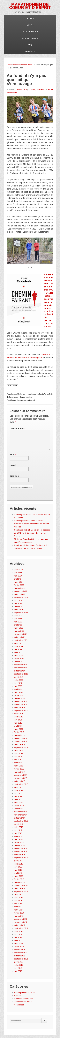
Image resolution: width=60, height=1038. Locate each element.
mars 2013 (18, 943)
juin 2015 (18, 867)
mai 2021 (18, 649)
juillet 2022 (18, 616)
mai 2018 (18, 760)
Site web (14, 476)
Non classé (19, 1005)
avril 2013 (18, 940)
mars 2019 (18, 729)
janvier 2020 (19, 698)
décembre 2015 (20, 848)
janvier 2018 (19, 772)
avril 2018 (18, 763)
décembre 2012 (20, 950)
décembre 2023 (20, 591)
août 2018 (18, 750)
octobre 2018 (19, 744)
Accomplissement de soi (22, 65)
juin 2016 (18, 830)
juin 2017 (18, 793)
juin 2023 (18, 600)
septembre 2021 (21, 640)
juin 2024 (18, 573)
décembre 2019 (20, 701)
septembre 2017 (21, 784)
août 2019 (18, 714)
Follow (14, 386)
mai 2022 (18, 622)
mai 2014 (18, 904)
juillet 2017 (18, 790)
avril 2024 (18, 579)
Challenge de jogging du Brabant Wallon (32, 394)
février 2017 (19, 806)
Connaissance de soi (23, 999)
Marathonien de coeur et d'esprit (30, 6)
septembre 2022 (21, 613)
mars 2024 (18, 582)
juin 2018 (18, 757)
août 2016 (18, 824)
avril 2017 (18, 799)
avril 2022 (18, 625)
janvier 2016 (19, 845)
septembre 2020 (21, 674)
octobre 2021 (19, 637)
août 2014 (18, 894)
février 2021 (19, 658)
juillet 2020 (18, 680)
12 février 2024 (20, 89)
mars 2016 (18, 839)
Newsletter (30, 51)
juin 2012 (18, 968)
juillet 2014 (18, 897)
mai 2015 (18, 870)
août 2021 (18, 643)
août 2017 (18, 787)
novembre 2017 (20, 778)
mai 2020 (18, 686)
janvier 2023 (19, 606)
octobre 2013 (19, 925)
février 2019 (19, 732)
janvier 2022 (19, 631)
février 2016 (19, 842)
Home (9, 65)
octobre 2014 (19, 888)
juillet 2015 (18, 864)
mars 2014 (18, 910)
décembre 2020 (20, 665)
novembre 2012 (20, 953)
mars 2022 (18, 628)
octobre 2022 (19, 609)
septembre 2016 (21, 821)
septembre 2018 (21, 747)
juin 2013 (18, 934)
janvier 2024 (19, 588)
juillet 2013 (18, 931)
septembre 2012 (21, 959)
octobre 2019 (19, 707)
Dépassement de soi (23, 1002)
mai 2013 (18, 937)
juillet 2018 (18, 753)
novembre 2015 (20, 852)
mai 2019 (18, 723)
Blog (30, 44)
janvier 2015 (19, 882)
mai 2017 (18, 796)
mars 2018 (18, 766)
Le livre (30, 25)
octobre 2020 (19, 671)
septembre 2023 (21, 597)
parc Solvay (20, 397)
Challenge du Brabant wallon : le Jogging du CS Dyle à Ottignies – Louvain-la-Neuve (32, 533)
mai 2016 (18, 833)
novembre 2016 (20, 815)
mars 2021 (18, 655)
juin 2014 (18, 901)
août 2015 (18, 861)
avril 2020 (18, 689)
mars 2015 (18, 876)
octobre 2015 (19, 855)
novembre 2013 (20, 922)
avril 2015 (18, 873)
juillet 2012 (18, 965)
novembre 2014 (20, 885)
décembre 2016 (20, 812)
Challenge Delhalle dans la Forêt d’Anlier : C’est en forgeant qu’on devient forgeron (31, 524)
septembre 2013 (21, 928)
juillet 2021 (18, 646)
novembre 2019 (20, 704)
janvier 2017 (19, 809)
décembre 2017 (20, 775)
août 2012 (18, 962)
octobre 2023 (19, 594)
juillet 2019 (18, 717)
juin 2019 (18, 720)
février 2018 (19, 769)
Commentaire (17, 428)
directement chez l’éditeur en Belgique (24, 357)
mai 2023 (18, 603)
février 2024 (19, 585)
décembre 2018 (20, 738)
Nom (12, 454)
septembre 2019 (21, 711)
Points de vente (30, 31)
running (29, 397)
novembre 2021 (20, 634)
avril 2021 (18, 652)
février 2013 (19, 946)
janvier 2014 (19, 916)
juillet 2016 (18, 827)
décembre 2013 (20, 919)
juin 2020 (18, 683)
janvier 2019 (19, 735)
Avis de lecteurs (30, 38)
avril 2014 (18, 907)
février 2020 (19, 695)
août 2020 (18, 677)
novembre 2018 (20, 741)
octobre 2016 (19, 818)
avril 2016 (18, 836)
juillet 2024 (18, 570)
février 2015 (19, 879)
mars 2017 (18, 802)
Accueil (30, 18)
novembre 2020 (20, 668)
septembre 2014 (21, 891)
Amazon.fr (45, 354)
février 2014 (19, 913)
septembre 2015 (21, 858)
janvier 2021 (19, 662)
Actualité (17, 996)
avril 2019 (18, 726)
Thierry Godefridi (38, 89)
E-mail (13, 465)
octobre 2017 (19, 781)
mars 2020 (18, 692)
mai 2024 (18, 576)
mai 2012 (18, 971)
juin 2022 (18, 619)
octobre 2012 (19, 956)
